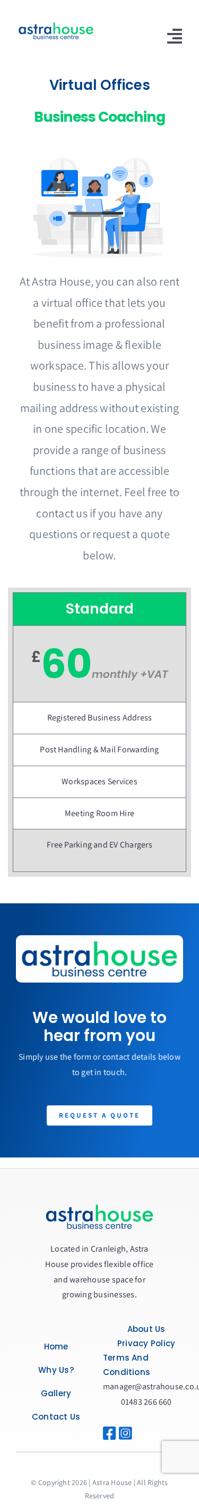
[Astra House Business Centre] (56, 23)
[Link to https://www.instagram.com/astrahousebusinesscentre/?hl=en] (122, 1433)
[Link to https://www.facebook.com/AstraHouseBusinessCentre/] (109, 1433)
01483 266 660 (146, 1401)
